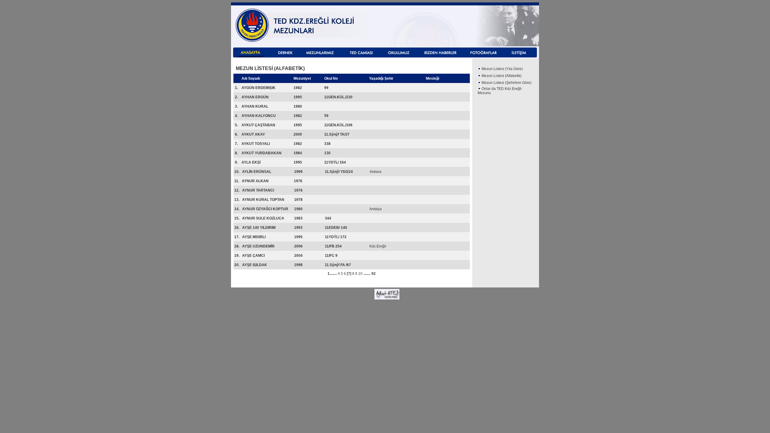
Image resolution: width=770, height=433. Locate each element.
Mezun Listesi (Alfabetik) (502, 76)
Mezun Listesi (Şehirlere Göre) (506, 83)
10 (360, 274)
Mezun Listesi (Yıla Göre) (502, 69)
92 (373, 274)
